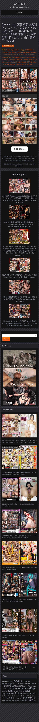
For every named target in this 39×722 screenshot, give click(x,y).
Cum (28, 684)
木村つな (11, 62)
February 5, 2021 (8, 46)
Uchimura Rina (6, 57)
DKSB (28, 50)
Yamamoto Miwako (17, 57)
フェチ (29, 696)
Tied (13, 693)
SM (27, 690)
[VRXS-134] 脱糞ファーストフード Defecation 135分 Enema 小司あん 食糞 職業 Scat (19, 568)
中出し (13, 698)
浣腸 (13, 700)
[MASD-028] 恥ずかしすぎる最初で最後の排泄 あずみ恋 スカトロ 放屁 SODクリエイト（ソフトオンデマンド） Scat (19, 441)
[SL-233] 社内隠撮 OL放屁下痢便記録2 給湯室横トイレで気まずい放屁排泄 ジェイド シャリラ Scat (19, 473)
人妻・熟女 (20, 698)
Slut (24, 691)
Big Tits (23, 681)
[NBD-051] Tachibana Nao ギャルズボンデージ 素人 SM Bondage (18, 636)
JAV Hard (19, 3)
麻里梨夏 (29, 64)
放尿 (10, 700)
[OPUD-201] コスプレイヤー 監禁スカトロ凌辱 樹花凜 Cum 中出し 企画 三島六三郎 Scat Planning (19, 600)
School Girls (18, 691)
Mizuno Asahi (26, 52)
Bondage (7, 683)
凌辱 (30, 698)
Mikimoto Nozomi (16, 52)
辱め (35, 700)
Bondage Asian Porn (14, 50)
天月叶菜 (12, 59)
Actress (5, 681)
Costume (15, 684)
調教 (31, 700)
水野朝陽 (17, 62)
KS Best (8, 52)
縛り (26, 700)
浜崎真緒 (23, 62)
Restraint (5, 691)
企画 (25, 698)
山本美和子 (19, 59)
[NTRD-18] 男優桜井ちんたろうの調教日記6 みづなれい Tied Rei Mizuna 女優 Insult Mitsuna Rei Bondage (19, 537)
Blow (28, 681)
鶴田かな (24, 64)
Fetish (30, 686)
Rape (33, 688)
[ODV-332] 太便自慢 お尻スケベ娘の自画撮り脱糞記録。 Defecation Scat (18, 505)
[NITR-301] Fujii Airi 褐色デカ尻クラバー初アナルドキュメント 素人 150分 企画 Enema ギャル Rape (19, 668)
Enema (24, 686)
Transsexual (29, 693)
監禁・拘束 (21, 700)
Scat (10, 690)
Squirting (6, 693)
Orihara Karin (8, 54)
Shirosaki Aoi (16, 54)
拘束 (7, 700)
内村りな (6, 59)
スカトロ (22, 695)
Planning (26, 688)
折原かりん (32, 59)
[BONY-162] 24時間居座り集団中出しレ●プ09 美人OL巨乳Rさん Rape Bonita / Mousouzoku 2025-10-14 (19, 299)
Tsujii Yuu (24, 54)
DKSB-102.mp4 (19, 149)
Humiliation (14, 688)
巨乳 (4, 700)
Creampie (22, 684)
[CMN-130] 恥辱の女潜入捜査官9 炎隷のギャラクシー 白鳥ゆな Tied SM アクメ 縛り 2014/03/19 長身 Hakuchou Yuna (20, 224)
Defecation (17, 686)
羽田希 (7, 64)
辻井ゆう (18, 64)
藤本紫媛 (12, 64)
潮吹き (16, 700)
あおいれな (26, 57)
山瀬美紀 (25, 59)
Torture (19, 693)
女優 (33, 698)
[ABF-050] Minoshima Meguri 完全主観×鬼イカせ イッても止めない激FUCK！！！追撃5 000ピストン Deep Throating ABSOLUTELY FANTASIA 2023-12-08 (19, 199)
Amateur (10, 681)
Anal (17, 681)
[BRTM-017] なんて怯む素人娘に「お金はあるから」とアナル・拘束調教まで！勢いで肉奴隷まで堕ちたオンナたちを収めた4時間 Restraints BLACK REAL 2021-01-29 (19, 158)
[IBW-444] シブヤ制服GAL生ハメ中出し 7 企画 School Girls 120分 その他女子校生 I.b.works (19, 276)
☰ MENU (19, 12)
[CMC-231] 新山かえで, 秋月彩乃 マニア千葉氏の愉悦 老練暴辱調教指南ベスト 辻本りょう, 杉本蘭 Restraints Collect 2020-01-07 (19, 323)
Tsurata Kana (31, 54)
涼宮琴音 (29, 62)
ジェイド (13, 696)
